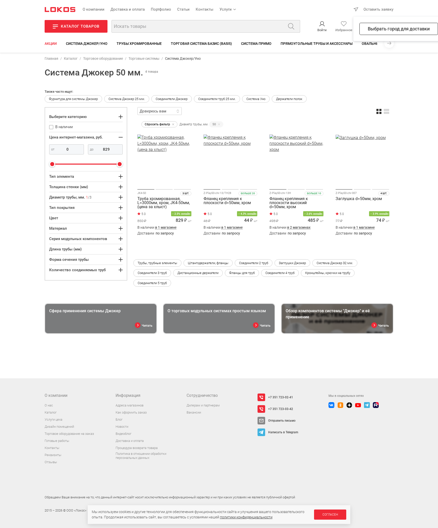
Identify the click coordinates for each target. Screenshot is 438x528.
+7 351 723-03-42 (280, 409)
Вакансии (194, 412)
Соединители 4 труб (280, 273)
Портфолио (161, 9)
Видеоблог (123, 434)
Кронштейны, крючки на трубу (327, 273)
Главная (51, 58)
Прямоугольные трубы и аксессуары (317, 44)
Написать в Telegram (283, 432)
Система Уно (255, 99)
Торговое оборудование (103, 58)
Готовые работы (57, 441)
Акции (51, 44)
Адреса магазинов (129, 405)
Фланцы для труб (242, 273)
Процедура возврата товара (137, 448)
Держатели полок (289, 99)
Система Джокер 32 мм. (335, 263)
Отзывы (51, 462)
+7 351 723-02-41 (280, 397)
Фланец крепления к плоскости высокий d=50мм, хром (288, 203)
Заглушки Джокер (292, 263)
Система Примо (256, 44)
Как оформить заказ (131, 412)
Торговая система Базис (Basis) (201, 44)
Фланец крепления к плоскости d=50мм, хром (227, 201)
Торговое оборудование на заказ (69, 434)
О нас (49, 405)
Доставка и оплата (128, 9)
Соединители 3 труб (152, 273)
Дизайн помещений (59, 426)
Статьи (183, 9)
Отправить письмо (282, 420)
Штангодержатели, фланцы (208, 263)
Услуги (226, 9)
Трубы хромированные (139, 44)
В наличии (156, 227)
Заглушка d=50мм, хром (359, 199)
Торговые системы (144, 58)
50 (214, 124)
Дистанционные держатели (197, 273)
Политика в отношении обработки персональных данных (141, 456)
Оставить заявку (378, 9)
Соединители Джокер (172, 99)
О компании (93, 9)
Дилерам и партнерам (203, 405)
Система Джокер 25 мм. (126, 99)
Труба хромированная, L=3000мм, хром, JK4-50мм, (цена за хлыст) (163, 203)
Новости (122, 426)
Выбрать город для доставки (399, 28)
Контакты (204, 9)
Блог (119, 419)
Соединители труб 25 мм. (217, 99)
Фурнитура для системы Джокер (73, 99)
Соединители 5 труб (152, 283)
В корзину (164, 243)
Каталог (71, 58)
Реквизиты (53, 455)
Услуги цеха (53, 419)
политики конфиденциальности (246, 517)
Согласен (330, 514)
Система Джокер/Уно (86, 44)
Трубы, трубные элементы (157, 263)
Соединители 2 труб (253, 263)
